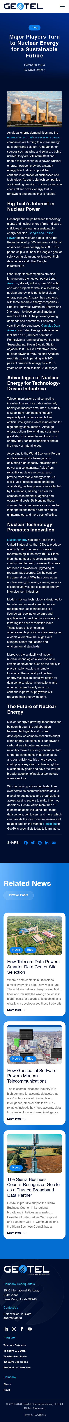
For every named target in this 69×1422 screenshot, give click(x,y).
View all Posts (18, 895)
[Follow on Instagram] (14, 1328)
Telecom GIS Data (14, 1351)
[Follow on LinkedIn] (6, 1328)
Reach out (50, 824)
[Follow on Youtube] (29, 1328)
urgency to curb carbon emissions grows (33, 137)
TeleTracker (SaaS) (15, 1356)
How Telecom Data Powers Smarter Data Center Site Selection (33, 967)
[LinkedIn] (46, 842)
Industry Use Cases (15, 1362)
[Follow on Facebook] (22, 1328)
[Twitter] (32, 842)
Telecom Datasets (14, 1345)
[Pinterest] (39, 842)
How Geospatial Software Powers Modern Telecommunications (31, 1076)
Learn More (14, 1010)
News (16, 950)
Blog (34, 27)
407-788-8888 (12, 1318)
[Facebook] (25, 842)
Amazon (12, 283)
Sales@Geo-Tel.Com (17, 1314)
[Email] (53, 842)
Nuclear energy (17, 540)
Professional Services (17, 1367)
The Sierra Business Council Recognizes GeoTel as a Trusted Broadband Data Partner (34, 1188)
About (7, 1384)
